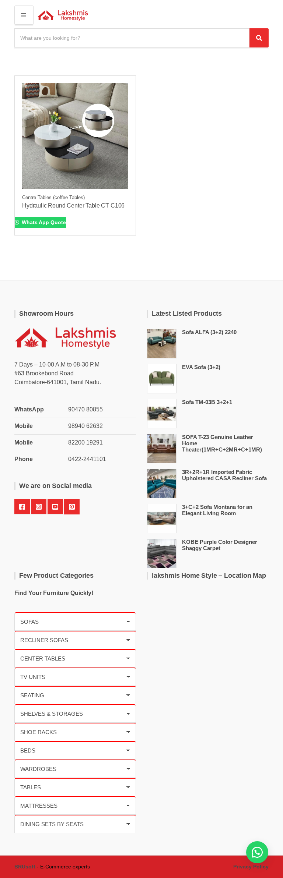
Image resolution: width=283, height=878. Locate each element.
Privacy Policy (251, 867)
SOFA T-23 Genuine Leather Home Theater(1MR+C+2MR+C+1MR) (222, 443)
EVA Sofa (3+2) (201, 367)
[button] (257, 852)
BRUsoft (24, 867)
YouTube (55, 506)
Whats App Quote (43, 222)
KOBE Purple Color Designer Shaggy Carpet (219, 545)
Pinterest (72, 506)
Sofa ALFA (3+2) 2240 (209, 332)
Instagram (38, 506)
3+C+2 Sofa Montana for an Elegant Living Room (217, 510)
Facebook (22, 506)
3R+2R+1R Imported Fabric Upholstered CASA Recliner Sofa (224, 475)
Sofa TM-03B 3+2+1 (207, 402)
